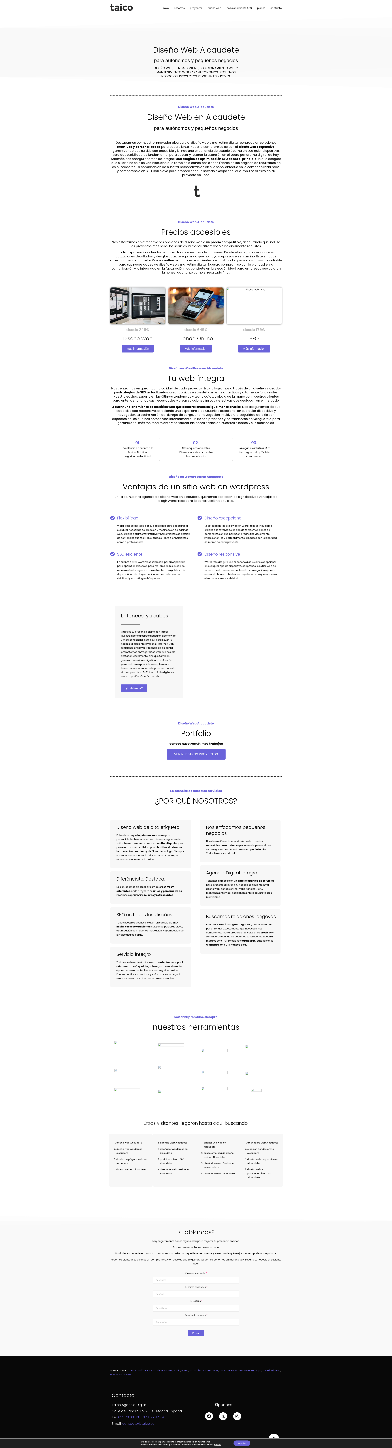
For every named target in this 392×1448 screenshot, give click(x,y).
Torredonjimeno (271, 1370)
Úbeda (114, 1374)
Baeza (184, 1370)
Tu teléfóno (196, 1301)
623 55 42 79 (153, 1417)
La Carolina (196, 1370)
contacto (276, 8)
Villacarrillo (125, 1374)
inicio (166, 8)
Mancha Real (227, 1370)
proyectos (196, 8)
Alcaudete (157, 1370)
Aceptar (242, 1443)
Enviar (196, 1333)
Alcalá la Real (142, 1370)
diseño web (214, 8)
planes (261, 8)
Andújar (168, 1370)
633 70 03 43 (128, 1417)
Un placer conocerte (196, 1273)
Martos (239, 1370)
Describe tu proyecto (196, 1315)
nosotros (179, 8)
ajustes (217, 1444)
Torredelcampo (253, 1370)
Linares (207, 1370)
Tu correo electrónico (196, 1287)
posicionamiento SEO (239, 8)
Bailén (177, 1370)
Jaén (131, 1370)
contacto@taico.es (138, 1423)
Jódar (215, 1370)
